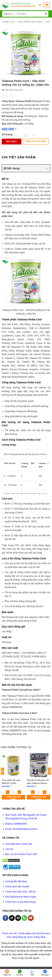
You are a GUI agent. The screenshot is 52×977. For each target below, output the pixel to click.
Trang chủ (8, 22)
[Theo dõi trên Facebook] (5, 918)
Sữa (47, 22)
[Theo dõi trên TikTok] (12, 918)
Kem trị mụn (43, 933)
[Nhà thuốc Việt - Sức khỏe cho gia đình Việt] (19, 5)
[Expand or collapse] (47, 168)
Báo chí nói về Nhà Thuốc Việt (21, 854)
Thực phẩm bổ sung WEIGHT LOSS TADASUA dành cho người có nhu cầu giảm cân (12, 781)
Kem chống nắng (36, 937)
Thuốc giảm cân (27, 933)
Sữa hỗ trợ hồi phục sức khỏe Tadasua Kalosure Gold (38, 781)
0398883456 (20, 824)
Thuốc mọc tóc (9, 933)
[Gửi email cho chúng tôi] (18, 918)
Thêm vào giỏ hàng (35, 141)
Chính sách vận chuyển (17, 886)
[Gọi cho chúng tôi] (24, 918)
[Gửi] (46, 14)
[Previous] (2, 777)
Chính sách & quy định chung (20, 902)
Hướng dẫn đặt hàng (16, 881)
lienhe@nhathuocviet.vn (24, 829)
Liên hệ (9, 849)
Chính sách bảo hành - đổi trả (20, 891)
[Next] (49, 777)
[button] (39, 5)
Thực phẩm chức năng (29, 22)
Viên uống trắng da (16, 937)
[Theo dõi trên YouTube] (31, 918)
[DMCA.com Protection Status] (11, 860)
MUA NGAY (11, 141)
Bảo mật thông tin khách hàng (20, 896)
